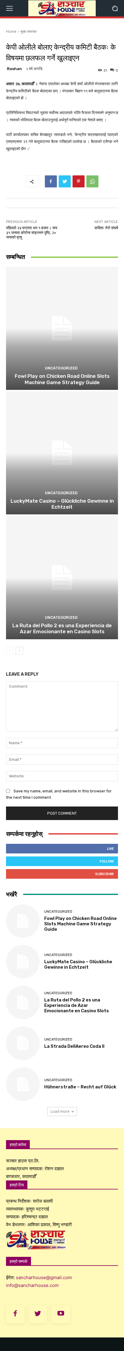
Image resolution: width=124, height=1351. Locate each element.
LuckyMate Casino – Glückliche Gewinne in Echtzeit (62, 504)
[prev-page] (10, 651)
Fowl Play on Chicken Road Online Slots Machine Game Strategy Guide (62, 379)
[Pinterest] (79, 181)
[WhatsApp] (92, 181)
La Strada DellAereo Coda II (74, 1046)
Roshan (14, 69)
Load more (60, 1111)
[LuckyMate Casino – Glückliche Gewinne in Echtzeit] (62, 452)
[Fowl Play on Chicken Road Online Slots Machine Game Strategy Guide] (62, 328)
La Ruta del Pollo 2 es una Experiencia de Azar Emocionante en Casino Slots (62, 628)
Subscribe (104, 873)
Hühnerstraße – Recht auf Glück (80, 1087)
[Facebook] (51, 181)
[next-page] (19, 651)
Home (11, 31)
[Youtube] (60, 1314)
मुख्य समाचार (28, 31)
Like (110, 848)
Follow (107, 861)
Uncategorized (61, 368)
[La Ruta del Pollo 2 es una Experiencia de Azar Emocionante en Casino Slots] (62, 577)
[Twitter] (65, 181)
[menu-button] (9, 8)
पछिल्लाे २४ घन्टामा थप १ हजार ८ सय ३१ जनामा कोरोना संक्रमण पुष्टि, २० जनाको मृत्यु (31, 232)
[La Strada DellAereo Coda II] (23, 1043)
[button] (115, 8)
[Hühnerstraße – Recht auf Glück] (23, 1084)
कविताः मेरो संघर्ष (106, 228)
